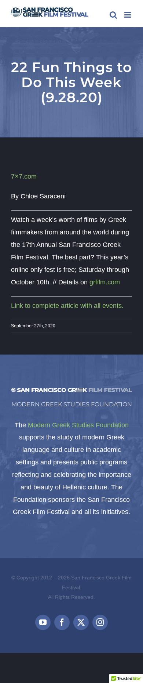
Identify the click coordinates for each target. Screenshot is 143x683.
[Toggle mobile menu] (128, 15)
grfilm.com (104, 282)
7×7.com (24, 176)
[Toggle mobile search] (113, 15)
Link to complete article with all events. (67, 305)
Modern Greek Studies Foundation (78, 425)
